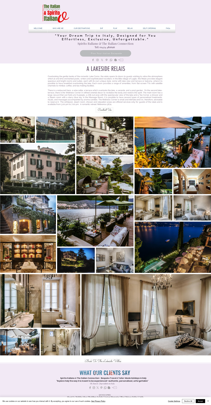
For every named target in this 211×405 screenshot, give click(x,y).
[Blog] (115, 59)
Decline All (188, 401)
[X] (102, 59)
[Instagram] (97, 59)
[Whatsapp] (111, 59)
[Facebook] (93, 59)
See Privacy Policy (98, 401)
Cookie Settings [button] (174, 401)
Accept (200, 401)
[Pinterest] (106, 59)
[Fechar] (208, 401)
